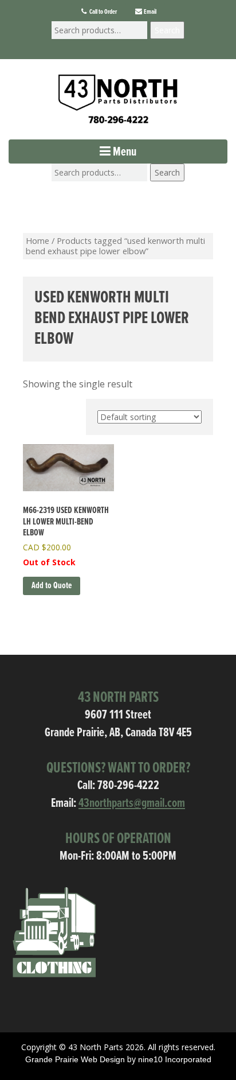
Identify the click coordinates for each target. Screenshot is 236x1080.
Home (37, 240)
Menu (123, 152)
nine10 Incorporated (174, 1059)
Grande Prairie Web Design (75, 1059)
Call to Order (102, 12)
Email (149, 12)
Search (167, 30)
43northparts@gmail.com (131, 803)
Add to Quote (52, 586)
